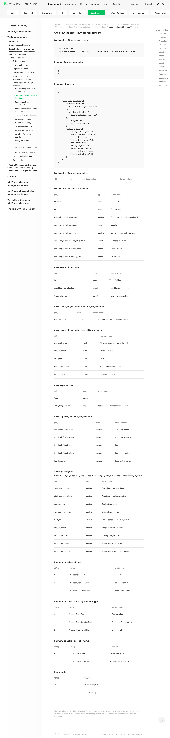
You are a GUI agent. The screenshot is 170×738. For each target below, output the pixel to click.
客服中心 (85, 734)
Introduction (70, 4)
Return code (18, 160)
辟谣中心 (76, 734)
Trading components (17, 37)
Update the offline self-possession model (23, 103)
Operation (95, 4)
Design (83, 4)
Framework (28, 13)
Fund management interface (25, 115)
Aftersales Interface (21, 65)
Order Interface (19, 61)
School (148, 4)
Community (136, 4)
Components (47, 13)
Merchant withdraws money (25, 147)
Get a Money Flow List (23, 127)
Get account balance (22, 119)
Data (106, 4)
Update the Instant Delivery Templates (25, 110)
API (62, 13)
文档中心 (66, 734)
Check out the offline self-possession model (24, 90)
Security (116, 4)
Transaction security (17, 25)
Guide (13, 13)
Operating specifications (19, 45)
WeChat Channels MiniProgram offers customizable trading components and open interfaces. (23, 168)
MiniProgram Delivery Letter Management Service (20, 192)
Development (54, 4)
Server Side (77, 13)
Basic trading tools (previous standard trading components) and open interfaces (22, 52)
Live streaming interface (22, 156)
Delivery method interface (23, 72)
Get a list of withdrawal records (23, 135)
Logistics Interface (20, 69)
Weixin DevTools (117, 13)
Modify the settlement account (23, 142)
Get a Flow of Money (22, 123)
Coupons (11, 176)
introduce (13, 41)
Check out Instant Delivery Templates (25, 96)
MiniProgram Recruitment (19, 31)
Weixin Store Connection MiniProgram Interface (19, 201)
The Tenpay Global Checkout (21, 209)
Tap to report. (68, 716)
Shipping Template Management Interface (22, 77)
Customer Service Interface (24, 152)
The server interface (19, 58)
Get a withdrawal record (24, 130)
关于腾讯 (57, 734)
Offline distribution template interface (24, 84)
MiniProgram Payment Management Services (18, 184)
